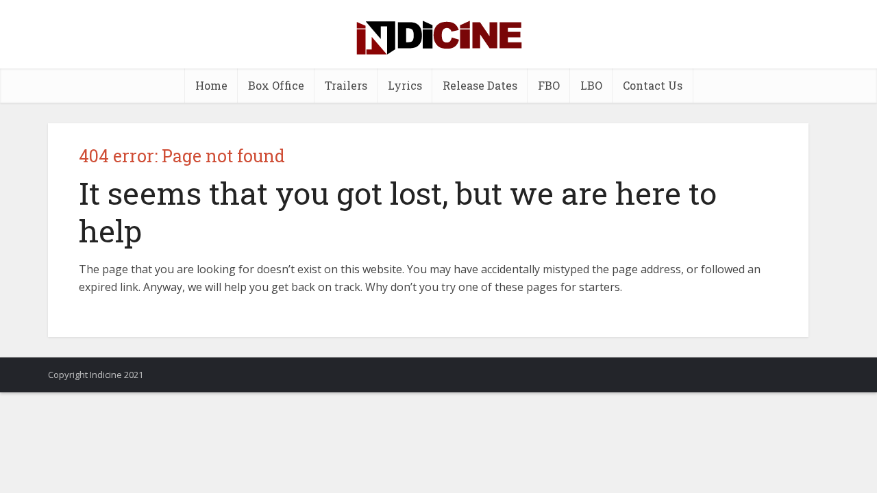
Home (211, 85)
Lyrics (405, 85)
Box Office (276, 85)
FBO (549, 85)
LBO (591, 85)
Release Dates (480, 85)
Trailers (346, 85)
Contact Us (652, 85)
